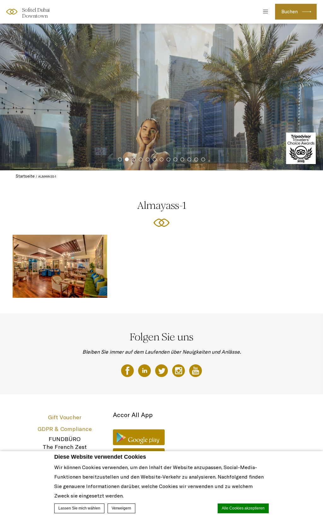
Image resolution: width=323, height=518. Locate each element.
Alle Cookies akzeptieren (243, 508)
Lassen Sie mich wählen (79, 508)
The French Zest (65, 446)
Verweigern (121, 508)
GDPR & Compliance (65, 429)
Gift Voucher (64, 417)
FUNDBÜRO (64, 439)
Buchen (289, 12)
